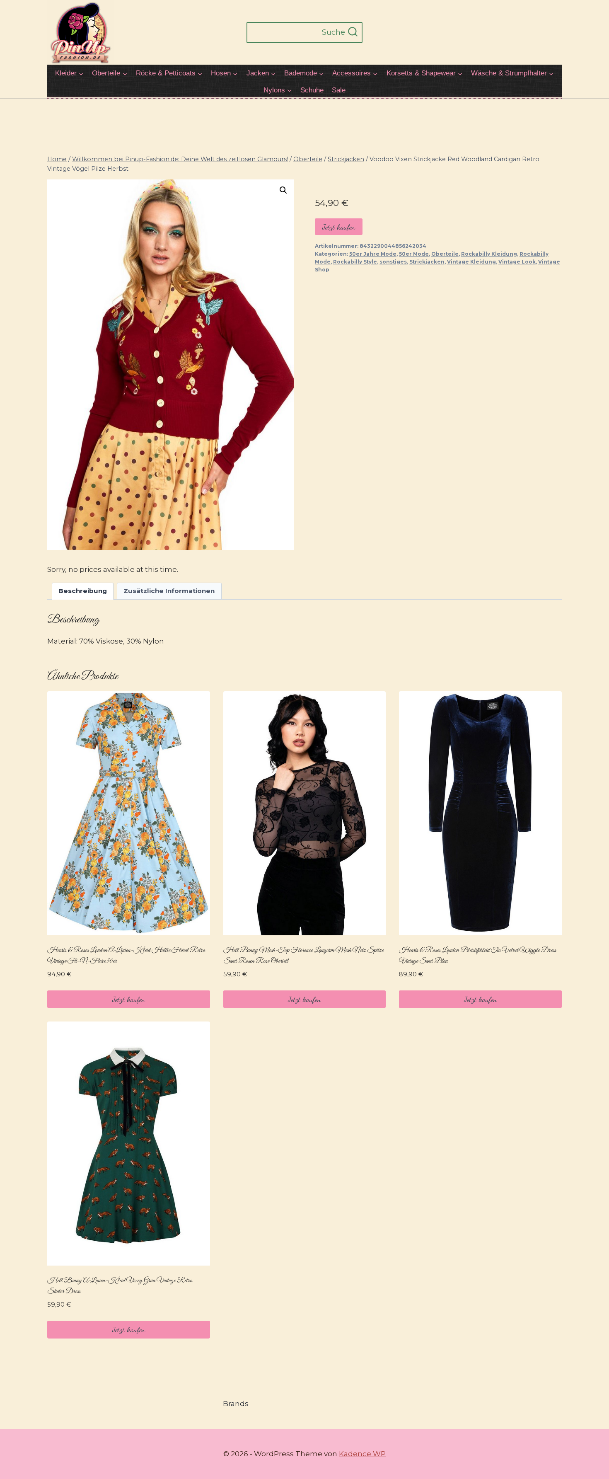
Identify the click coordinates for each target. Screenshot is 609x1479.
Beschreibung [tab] (82, 591)
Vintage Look (517, 262)
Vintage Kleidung (471, 262)
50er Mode (414, 254)
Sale (339, 90)
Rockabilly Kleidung (489, 254)
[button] (283, 190)
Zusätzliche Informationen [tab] (169, 591)
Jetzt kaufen (338, 226)
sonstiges (393, 262)
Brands (236, 1403)
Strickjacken (427, 262)
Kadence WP (362, 1454)
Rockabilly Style (355, 262)
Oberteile (445, 254)
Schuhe (312, 90)
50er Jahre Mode (372, 254)
